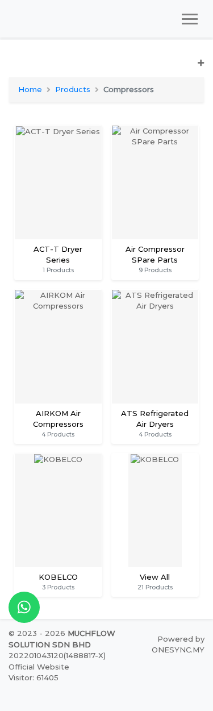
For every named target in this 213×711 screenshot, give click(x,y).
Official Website (39, 666)
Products (72, 89)
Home (30, 89)
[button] (106, 67)
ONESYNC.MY (178, 649)
